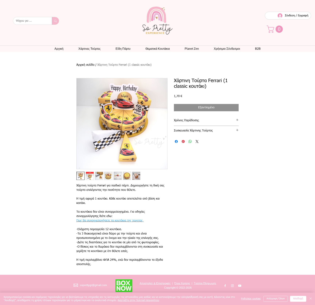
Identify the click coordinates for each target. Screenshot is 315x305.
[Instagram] (232, 286)
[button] (276, 29)
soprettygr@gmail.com (93, 285)
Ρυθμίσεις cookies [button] (250, 299)
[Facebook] (225, 286)
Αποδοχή (298, 298)
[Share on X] (197, 141)
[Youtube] (240, 286)
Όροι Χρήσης (182, 283)
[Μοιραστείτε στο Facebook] (176, 141)
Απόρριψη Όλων (276, 298)
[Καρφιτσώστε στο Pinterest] (183, 141)
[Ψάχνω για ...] (55, 21)
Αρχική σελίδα (85, 65)
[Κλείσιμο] (310, 299)
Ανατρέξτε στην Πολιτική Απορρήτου (138, 300)
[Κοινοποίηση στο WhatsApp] (190, 141)
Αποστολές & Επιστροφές (155, 283)
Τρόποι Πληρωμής (205, 283)
